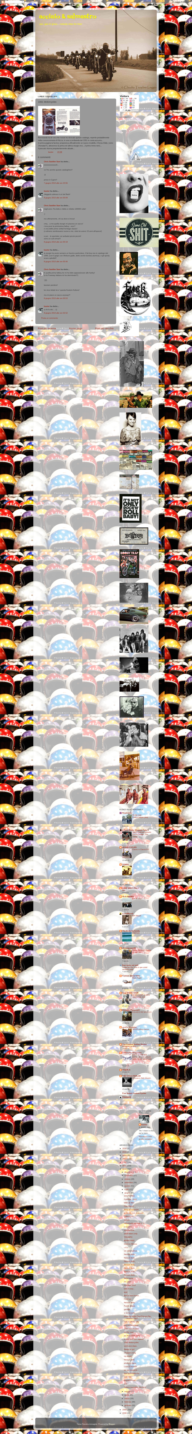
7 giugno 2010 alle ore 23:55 (56, 183)
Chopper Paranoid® (131, 1010)
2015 (124, 1152)
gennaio (128, 1405)
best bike (127, 1377)
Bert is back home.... (132, 1296)
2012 (124, 1162)
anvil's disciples (129, 1027)
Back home (128, 1278)
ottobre (127, 1179)
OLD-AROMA (128, 897)
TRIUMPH (128, 1237)
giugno (127, 1193)
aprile (127, 1395)
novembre (128, 1176)
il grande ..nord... (131, 1199)
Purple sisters (129, 1306)
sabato (127, 1220)
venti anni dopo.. (131, 1346)
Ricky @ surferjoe (131, 1210)
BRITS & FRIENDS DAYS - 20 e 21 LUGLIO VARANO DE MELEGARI (142, 1057)
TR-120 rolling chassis (140, 1029)
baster (47, 191)
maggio (127, 1392)
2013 (124, 1159)
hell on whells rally (131, 1322)
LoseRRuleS (127, 914)
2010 (124, 1169)
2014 (124, 1155)
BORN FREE (129, 1241)
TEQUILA (126, 1070)
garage (127, 1309)
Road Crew (127, 813)
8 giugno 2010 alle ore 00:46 (56, 262)
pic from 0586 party (132, 1336)
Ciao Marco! (129, 1206)
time (125, 1384)
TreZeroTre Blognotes (132, 1053)
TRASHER (126, 1097)
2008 (124, 1413)
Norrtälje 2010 (130, 1285)
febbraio (128, 1402)
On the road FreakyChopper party (140, 816)
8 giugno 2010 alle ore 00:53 (56, 298)
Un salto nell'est (130, 1251)
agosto (127, 1186)
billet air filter (129, 1203)
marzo (127, 1398)
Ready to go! (129, 1349)
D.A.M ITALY (137, 899)
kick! (126, 1292)
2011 (124, 1166)
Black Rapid (136, 978)
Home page (75, 328)
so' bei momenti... (131, 1370)
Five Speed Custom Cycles (134, 1093)
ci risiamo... (128, 1227)
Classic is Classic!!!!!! (140, 849)
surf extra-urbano (131, 1325)
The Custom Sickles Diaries (134, 1044)
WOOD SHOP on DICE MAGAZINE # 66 (141, 996)
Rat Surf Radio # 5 (131, 1373)
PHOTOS (135, 933)
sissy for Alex (129, 1196)
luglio (126, 1189)
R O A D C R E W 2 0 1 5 (141, 1012)
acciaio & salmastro (67, 17)
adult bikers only (130, 1234)
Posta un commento (49, 318)
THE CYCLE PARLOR (131, 1076)
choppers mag (130, 1353)
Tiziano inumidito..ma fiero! (135, 1387)
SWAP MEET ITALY (130, 888)
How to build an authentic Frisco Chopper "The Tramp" (141, 834)
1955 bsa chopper (131, 1329)
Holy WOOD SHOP (130, 993)
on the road (128, 1332)
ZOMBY (125, 864)
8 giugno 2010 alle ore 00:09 (56, 198)
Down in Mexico (130, 1244)
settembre (128, 1182)
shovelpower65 (129, 948)
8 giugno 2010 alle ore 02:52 (56, 313)
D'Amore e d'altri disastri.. (142, 1078)
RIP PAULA (136, 916)
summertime (129, 1230)
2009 (124, 1410)
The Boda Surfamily (131, 931)
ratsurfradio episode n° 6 (134, 1223)
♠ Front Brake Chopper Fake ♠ (135, 830)
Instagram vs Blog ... (130, 1046)
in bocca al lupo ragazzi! (134, 1339)
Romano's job (129, 1380)
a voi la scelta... (130, 1313)
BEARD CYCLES (129, 847)
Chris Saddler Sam (52, 162)
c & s (126, 1248)
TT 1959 (127, 1282)
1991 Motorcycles (131, 1342)
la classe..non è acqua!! (134, 1213)
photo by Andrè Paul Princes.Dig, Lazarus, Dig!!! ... (137, 1317)
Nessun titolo (129, 1254)
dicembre (128, 1172)
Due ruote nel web (130, 965)
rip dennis (128, 1356)
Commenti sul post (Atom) (57, 334)
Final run (127, 1299)
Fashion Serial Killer (131, 976)
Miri (123, 890)
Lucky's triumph (130, 1367)
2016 (124, 1148)
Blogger (112, 1424)
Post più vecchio (104, 328)
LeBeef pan (128, 1217)
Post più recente (47, 328)
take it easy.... (129, 1289)
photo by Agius (130, 1363)
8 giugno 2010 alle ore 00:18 (56, 242)
